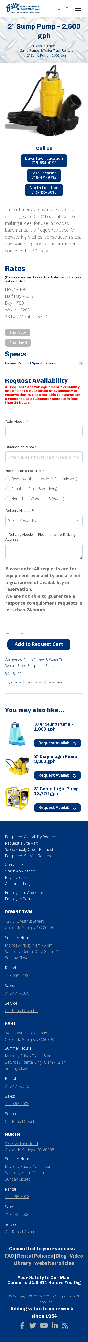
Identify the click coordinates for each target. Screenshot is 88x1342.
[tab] (44, 363)
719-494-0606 (17, 1214)
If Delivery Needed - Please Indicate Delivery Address (40, 537)
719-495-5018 (17, 1196)
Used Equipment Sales (36, 665)
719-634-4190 (17, 975)
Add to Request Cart (39, 644)
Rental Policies (35, 1256)
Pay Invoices (16, 877)
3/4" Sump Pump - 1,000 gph (53, 727)
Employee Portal (19, 899)
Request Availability (58, 743)
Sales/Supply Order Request (29, 849)
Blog (61, 1256)
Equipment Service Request (28, 856)
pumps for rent (35, 682)
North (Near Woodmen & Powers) (37, 498)
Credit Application (20, 871)
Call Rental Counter (21, 1010)
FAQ (9, 1256)
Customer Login (19, 883)
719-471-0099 (17, 993)
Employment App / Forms (26, 892)
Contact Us (14, 864)
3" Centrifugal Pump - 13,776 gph (57, 791)
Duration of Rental (28, 447)
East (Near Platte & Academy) (34, 488)
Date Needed (24, 421)
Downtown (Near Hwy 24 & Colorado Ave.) (44, 478)
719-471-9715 (17, 1086)
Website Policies (54, 1263)
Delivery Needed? (27, 510)
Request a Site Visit (21, 843)
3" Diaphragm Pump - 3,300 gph (57, 759)
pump (18, 682)
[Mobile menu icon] (78, 8)
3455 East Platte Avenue (26, 1033)
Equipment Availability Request (31, 836)
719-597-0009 (17, 1103)
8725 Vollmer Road (21, 1143)
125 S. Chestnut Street (24, 921)
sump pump (56, 682)
